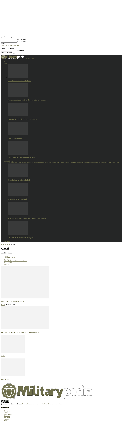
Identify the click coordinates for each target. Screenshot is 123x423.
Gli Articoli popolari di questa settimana (15, 261)
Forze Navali (29, 162)
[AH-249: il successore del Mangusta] (18, 234)
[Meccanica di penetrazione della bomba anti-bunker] (18, 96)
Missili (117, 162)
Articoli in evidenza (9, 257)
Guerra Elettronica (15, 138)
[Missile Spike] (13, 376)
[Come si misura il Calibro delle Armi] (18, 154)
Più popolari (7, 259)
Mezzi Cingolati (75, 162)
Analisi (6, 63)
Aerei (19, 162)
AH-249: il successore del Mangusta (21, 238)
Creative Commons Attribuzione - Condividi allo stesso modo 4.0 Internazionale (45, 404)
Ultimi (6, 256)
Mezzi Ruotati (84, 162)
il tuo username (21, 39)
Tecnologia (101, 162)
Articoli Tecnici (8, 161)
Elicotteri (23, 162)
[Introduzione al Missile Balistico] (18, 77)
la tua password (21, 41)
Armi (65, 162)
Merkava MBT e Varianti (17, 199)
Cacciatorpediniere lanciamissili (42, 162)
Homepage (7, 411)
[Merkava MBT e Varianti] (18, 196)
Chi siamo (7, 241)
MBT (69, 162)
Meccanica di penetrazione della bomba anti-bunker (27, 100)
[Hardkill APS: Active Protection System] (18, 115)
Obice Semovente (93, 162)
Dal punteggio (8, 262)
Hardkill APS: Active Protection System (22, 119)
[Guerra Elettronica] (18, 135)
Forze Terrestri (60, 162)
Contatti (6, 419)
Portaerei (53, 162)
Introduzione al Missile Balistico (19, 81)
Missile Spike (5, 379)
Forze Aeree (14, 162)
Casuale (6, 264)
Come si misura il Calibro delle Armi (21, 157)
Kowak (3, 305)
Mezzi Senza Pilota (109, 162)
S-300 (3, 356)
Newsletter (7, 416)
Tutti (9, 162)
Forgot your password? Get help (10, 45)
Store (5, 420)
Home (6, 62)
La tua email (20, 50)
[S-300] (13, 352)
